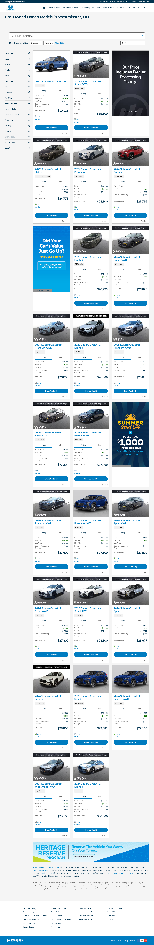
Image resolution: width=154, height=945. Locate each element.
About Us (135, 8)
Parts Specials (56, 923)
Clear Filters (60, 43)
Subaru (47, 43)
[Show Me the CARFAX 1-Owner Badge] (39, 118)
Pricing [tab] (43, 91)
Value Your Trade (85, 919)
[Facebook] (138, 940)
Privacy (132, 941)
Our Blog (110, 919)
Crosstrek (35, 43)
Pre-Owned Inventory (70, 8)
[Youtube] (145, 940)
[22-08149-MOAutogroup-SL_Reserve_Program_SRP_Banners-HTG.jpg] (91, 852)
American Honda (115, 941)
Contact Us (111, 912)
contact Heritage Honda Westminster (120, 873)
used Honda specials (42, 870)
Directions (111, 916)
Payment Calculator (86, 916)
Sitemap (125, 941)
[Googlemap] (142, 940)
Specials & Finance (123, 8)
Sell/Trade (96, 8)
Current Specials (29, 927)
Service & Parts (108, 8)
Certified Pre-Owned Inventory (35, 916)
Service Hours (56, 927)
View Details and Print (42, 291)
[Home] (10, 7)
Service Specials (57, 916)
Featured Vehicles (29, 923)
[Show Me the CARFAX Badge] (39, 559)
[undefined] (91, 852)
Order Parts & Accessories (61, 919)
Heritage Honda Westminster (46, 867)
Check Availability (51, 127)
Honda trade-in (47, 873)
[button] (51, 85)
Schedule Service (57, 912)
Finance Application (86, 912)
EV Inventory (85, 8)
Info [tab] (60, 91)
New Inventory (54, 8)
